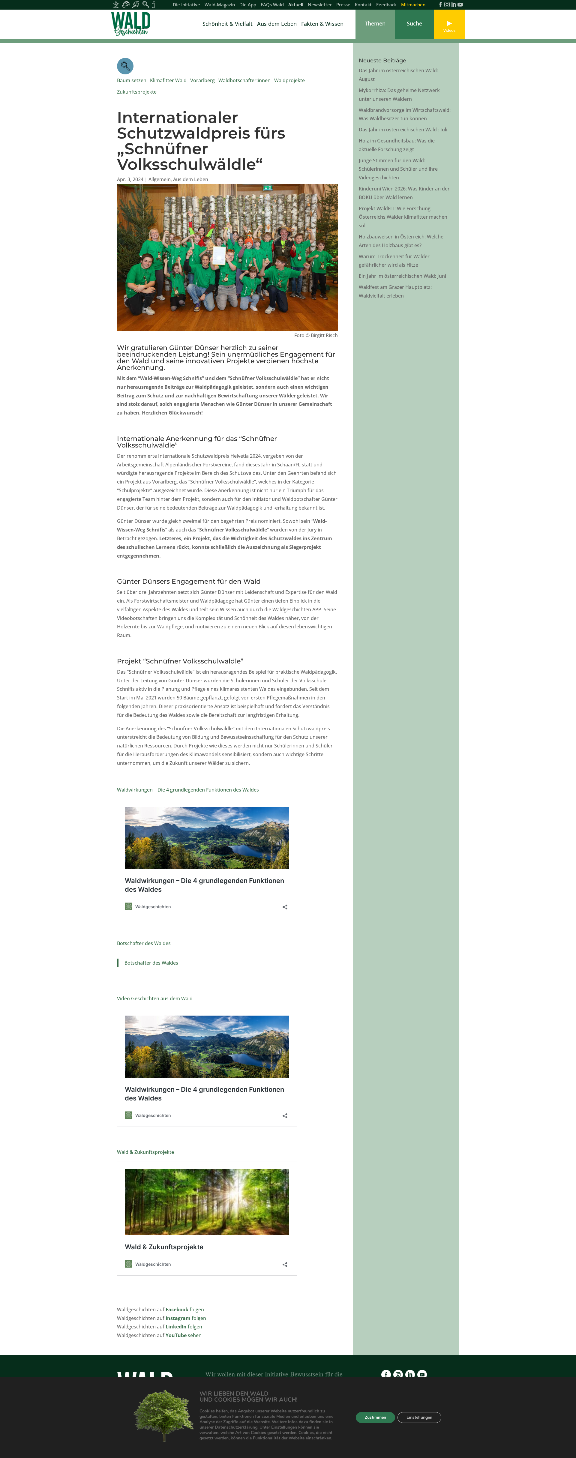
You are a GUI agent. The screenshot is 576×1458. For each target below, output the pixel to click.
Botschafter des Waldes (144, 943)
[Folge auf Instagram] (398, 1374)
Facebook (178, 1309)
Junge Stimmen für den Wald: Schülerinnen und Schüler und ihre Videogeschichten (398, 169)
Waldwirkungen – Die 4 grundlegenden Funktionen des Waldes (188, 789)
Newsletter (320, 4)
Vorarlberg (202, 80)
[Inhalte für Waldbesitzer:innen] (116, 4)
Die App (247, 4)
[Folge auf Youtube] (422, 1374)
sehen (195, 1335)
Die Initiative (186, 4)
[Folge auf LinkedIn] (410, 1374)
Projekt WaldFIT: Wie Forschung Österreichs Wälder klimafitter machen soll (403, 217)
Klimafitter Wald (168, 80)
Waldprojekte (289, 80)
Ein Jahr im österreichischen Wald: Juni (402, 276)
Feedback (386, 4)
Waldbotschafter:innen (244, 80)
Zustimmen (375, 1418)
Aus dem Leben (277, 24)
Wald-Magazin (220, 4)
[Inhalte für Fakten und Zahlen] (154, 4)
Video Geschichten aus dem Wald (155, 998)
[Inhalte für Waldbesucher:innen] (136, 4)
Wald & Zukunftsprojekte (145, 1152)
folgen (197, 1309)
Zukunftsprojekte (137, 91)
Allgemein (159, 179)
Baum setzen (131, 80)
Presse (343, 4)
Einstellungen (284, 1427)
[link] (132, 24)
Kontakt (363, 4)
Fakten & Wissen (322, 24)
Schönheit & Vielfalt (227, 24)
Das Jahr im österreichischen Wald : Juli (403, 129)
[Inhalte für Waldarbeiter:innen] (126, 4)
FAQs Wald (272, 4)
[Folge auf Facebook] (386, 1374)
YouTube (177, 1335)
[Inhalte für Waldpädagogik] (146, 4)
